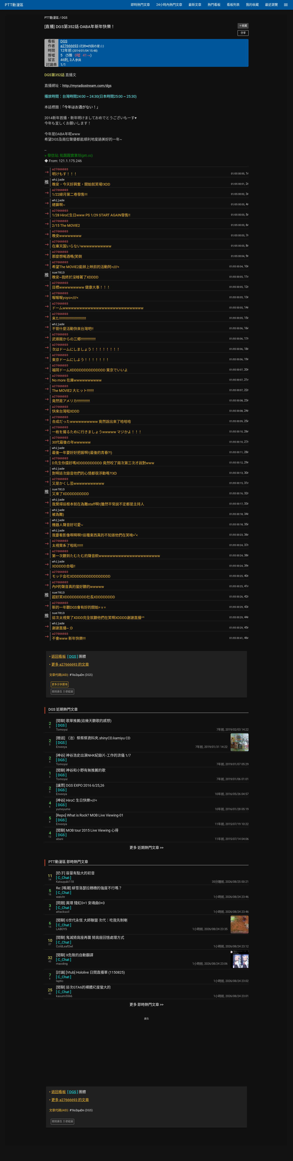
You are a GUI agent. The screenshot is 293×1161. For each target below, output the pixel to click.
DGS (64, 17)
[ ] (61, 725)
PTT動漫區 (51, 17)
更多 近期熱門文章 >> (146, 848)
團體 (67, 656)
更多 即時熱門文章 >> (146, 1004)
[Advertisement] (146, 1049)
